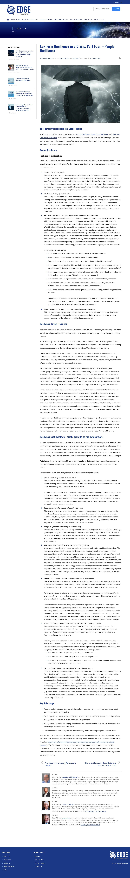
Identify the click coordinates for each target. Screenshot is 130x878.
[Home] (8, 20)
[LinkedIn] (121, 2)
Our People (7, 860)
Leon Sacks (75, 58)
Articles (37, 856)
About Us (88, 20)
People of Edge (46, 20)
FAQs (5, 870)
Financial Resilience (83, 134)
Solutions (15, 20)
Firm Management (95, 58)
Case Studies (39, 860)
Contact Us (99, 20)
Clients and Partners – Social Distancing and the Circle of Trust (100, 763)
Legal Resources (29, 20)
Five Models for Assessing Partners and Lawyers (60, 763)
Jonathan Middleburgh (46, 58)
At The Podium (76, 20)
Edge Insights (60, 20)
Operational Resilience (99, 134)
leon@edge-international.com (90, 825)
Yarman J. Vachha (64, 58)
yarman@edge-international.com (95, 811)
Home (14, 31)
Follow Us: (116, 2)
